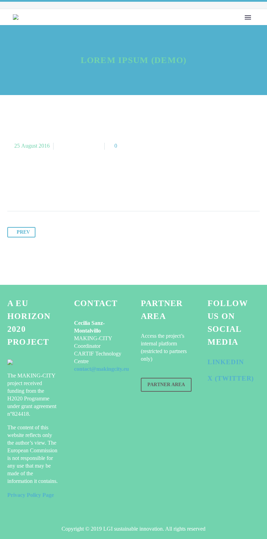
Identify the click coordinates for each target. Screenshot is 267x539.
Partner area (166, 384)
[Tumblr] (53, 189)
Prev (23, 232)
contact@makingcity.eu (101, 369)
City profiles (135, 32)
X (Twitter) (231, 378)
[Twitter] (26, 189)
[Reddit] (79, 189)
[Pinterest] (39, 189)
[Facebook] (13, 189)
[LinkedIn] (66, 189)
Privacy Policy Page (30, 495)
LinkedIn (226, 362)
